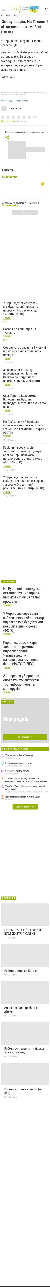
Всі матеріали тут (25, 737)
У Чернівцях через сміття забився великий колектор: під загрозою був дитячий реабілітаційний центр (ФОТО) (24, 482)
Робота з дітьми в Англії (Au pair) (23, 1091)
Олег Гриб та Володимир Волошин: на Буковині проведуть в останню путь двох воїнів (24, 401)
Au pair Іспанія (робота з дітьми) (21, 1009)
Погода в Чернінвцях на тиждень (19, 331)
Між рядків (16, 719)
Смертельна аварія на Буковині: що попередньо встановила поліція (25, 351)
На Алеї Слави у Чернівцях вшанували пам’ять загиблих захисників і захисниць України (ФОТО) (24, 427)
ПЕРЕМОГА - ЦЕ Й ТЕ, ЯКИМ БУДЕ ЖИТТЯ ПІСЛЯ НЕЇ (22, 931)
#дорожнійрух (22, 101)
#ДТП (11, 101)
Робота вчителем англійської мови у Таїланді (24, 1050)
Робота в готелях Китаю (20, 971)
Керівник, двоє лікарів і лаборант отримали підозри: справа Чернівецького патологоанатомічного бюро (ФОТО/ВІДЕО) (22, 455)
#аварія (4, 101)
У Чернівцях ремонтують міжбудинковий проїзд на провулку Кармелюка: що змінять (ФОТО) (20, 308)
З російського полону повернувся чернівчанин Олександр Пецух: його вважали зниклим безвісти (21, 375)
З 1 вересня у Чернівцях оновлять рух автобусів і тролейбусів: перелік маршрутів (22, 682)
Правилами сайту (10, 205)
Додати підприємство (25, 807)
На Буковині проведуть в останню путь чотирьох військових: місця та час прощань (22, 595)
